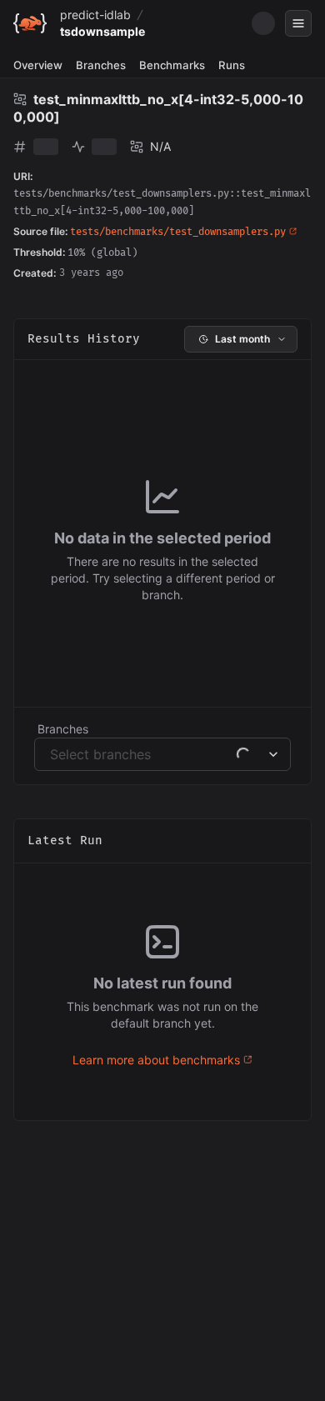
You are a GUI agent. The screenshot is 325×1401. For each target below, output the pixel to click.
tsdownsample (102, 31)
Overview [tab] (37, 65)
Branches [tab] (101, 65)
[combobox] (52, 754)
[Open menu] (298, 23)
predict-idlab (95, 15)
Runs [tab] (231, 65)
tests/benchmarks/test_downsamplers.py (178, 232)
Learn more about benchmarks (156, 1060)
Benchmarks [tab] (172, 65)
